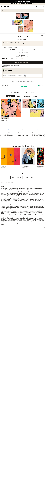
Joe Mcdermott (22, 35)
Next (44, 135)
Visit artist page (16, 177)
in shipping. (16, 65)
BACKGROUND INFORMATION (7, 182)
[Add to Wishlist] (42, 35)
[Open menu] (1, 6)
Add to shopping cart (21, 62)
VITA (2, 227)
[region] (22, 110)
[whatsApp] (36, 6)
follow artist (29, 177)
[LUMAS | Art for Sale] (6, 6)
